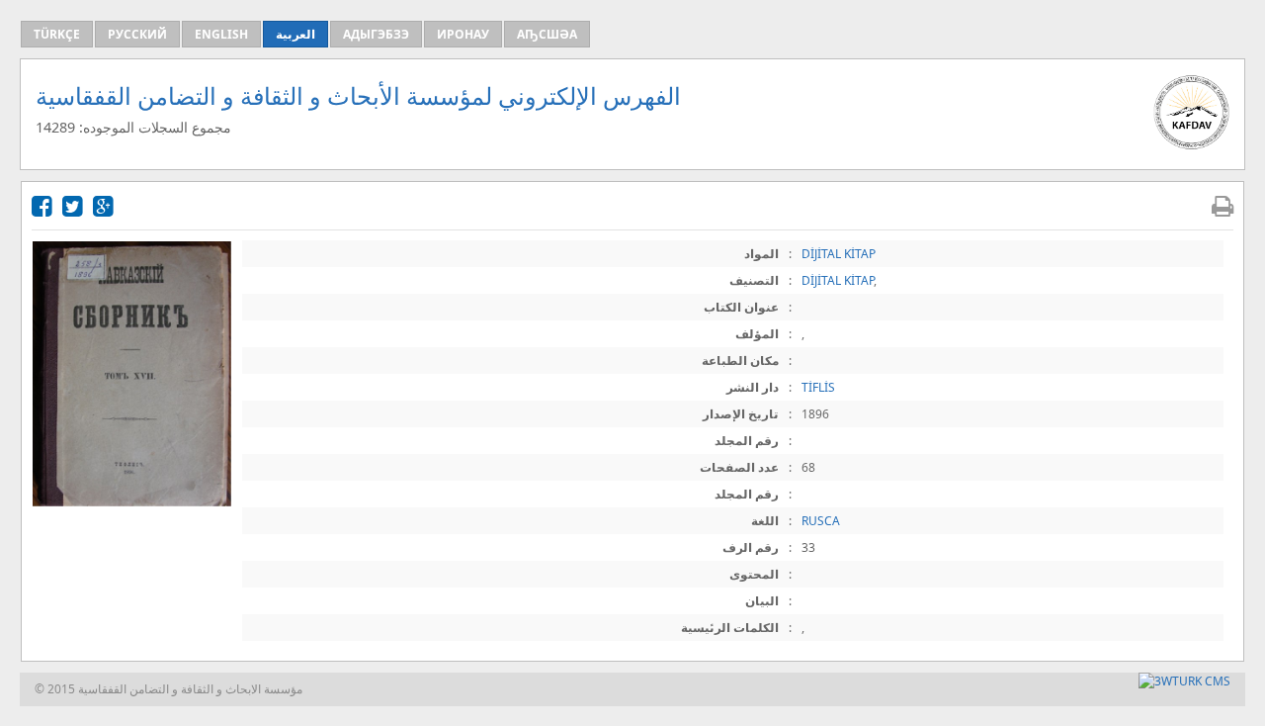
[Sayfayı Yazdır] (1222, 205)
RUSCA (820, 520)
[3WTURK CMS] (1184, 681)
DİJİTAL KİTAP (838, 253)
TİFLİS (818, 387)
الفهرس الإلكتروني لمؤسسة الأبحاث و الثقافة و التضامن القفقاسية (358, 95)
